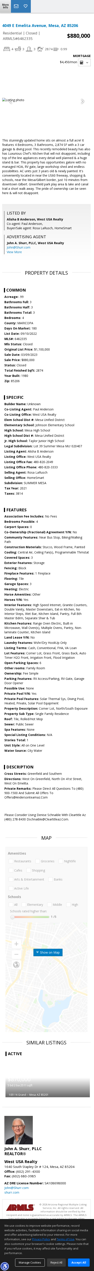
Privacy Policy (41, 1239)
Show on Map (49, 952)
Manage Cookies (30, 1262)
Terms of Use (65, 1239)
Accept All (78, 1262)
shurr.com (11, 1192)
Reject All (56, 1262)
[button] (5, 1266)
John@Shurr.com (18, 247)
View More (14, 252)
